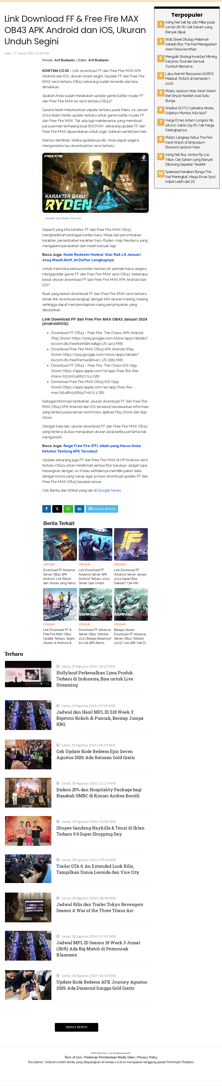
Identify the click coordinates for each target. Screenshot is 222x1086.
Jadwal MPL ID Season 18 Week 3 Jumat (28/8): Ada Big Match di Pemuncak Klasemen (98, 949)
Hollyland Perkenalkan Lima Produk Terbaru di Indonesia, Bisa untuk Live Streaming (94, 679)
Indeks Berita (76, 1027)
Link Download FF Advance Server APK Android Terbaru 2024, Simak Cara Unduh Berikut (94, 578)
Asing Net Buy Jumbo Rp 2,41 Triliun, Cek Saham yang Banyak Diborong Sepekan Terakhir (189, 159)
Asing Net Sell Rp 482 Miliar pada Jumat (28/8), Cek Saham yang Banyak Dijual (190, 27)
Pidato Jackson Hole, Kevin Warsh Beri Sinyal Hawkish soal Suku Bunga (190, 96)
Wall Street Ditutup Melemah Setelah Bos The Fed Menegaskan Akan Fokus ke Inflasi (191, 44)
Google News (109, 490)
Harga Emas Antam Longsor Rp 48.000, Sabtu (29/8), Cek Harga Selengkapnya (189, 125)
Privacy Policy (147, 1057)
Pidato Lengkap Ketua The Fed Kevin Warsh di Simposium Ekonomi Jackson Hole (188, 142)
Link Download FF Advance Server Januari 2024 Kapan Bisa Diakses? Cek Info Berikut (130, 578)
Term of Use (73, 1057)
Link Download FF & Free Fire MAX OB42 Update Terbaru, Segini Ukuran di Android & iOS (59, 638)
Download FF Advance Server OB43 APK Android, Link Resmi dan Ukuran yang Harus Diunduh (59, 578)
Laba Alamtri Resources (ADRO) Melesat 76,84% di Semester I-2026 (189, 79)
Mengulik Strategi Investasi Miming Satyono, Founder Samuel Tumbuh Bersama (191, 61)
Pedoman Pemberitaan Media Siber (109, 1057)
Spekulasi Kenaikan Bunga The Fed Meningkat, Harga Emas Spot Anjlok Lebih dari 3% (190, 177)
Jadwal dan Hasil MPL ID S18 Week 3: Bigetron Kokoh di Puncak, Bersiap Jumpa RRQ (100, 718)
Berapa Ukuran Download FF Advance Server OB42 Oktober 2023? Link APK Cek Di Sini (130, 638)
